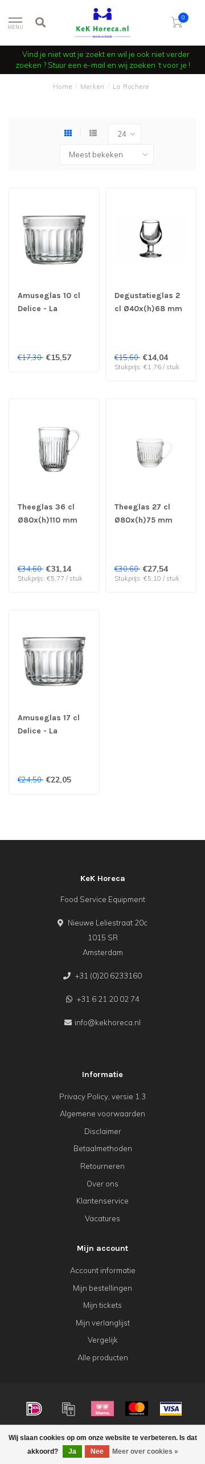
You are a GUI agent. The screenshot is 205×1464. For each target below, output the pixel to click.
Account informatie (103, 1270)
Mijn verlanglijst (103, 1322)
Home (62, 87)
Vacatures (102, 1218)
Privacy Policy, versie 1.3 (102, 1096)
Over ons (102, 1183)
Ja (72, 1451)
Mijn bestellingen (102, 1287)
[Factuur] (68, 1408)
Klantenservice (102, 1200)
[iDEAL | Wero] (34, 1408)
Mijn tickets (102, 1305)
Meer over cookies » (145, 1451)
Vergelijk (103, 1339)
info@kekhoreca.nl (108, 1022)
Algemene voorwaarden (102, 1113)
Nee (97, 1451)
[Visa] (171, 1408)
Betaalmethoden (102, 1148)
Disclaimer (102, 1131)
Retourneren (102, 1166)
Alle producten (102, 1357)
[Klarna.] (102, 1408)
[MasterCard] (136, 1408)
